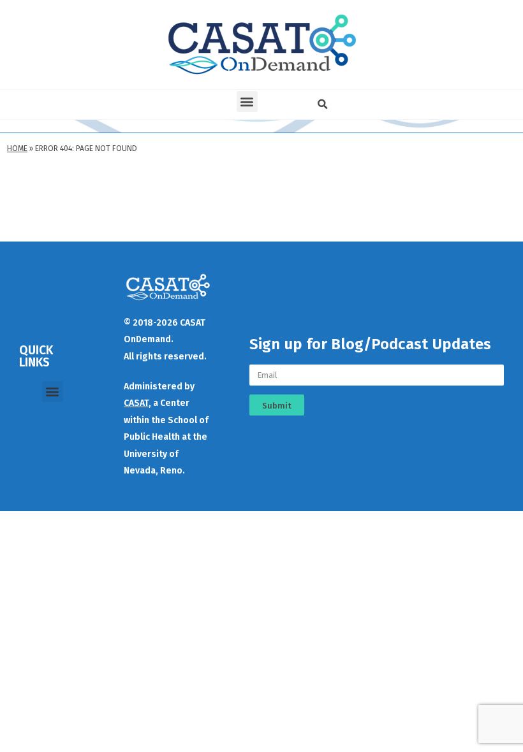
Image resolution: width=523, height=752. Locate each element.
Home (17, 148)
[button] (247, 101)
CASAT (136, 403)
